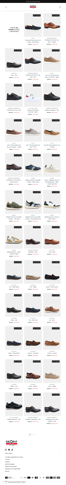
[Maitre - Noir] (14, 371)
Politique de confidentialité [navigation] (12, 469)
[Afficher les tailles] (39, 34)
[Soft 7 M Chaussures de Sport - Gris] (33, 130)
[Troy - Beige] (33, 272)
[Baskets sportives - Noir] (14, 404)
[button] (6, 7)
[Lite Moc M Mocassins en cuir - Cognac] (52, 130)
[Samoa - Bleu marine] (52, 272)
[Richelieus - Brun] (33, 237)
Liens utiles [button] (8, 453)
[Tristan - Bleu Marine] (14, 338)
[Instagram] (5, 449)
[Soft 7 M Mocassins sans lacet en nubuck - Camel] (14, 130)
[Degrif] (11, 443)
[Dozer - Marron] (33, 371)
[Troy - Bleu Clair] (33, 305)
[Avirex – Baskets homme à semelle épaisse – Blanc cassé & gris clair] (52, 165)
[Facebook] (9, 449)
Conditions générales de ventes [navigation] (14, 457)
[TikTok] (12, 449)
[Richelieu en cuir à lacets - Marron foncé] (14, 165)
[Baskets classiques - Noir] (52, 95)
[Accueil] (33, 7)
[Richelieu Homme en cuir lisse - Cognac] (52, 25)
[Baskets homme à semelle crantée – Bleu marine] (33, 165)
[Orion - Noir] (14, 60)
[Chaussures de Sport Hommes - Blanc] (33, 95)
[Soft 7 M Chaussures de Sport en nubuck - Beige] (52, 60)
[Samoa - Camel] (52, 338)
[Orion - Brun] (52, 237)
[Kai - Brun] (52, 305)
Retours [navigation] (7, 471)
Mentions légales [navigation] (10, 464)
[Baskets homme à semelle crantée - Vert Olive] (14, 202)
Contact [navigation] (7, 459)
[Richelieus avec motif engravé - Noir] (52, 404)
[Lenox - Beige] (52, 371)
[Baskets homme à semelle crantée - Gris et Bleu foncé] (33, 202)
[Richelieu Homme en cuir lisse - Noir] (33, 60)
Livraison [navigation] (7, 462)
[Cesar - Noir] (14, 305)
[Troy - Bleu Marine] (14, 272)
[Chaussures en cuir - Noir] (14, 95)
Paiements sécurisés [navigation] (11, 466)
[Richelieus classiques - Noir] (33, 404)
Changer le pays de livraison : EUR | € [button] (15, 481)
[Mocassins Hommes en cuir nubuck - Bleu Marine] (33, 25)
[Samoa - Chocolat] (33, 338)
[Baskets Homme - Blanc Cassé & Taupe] (14, 237)
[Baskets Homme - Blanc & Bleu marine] (52, 202)
